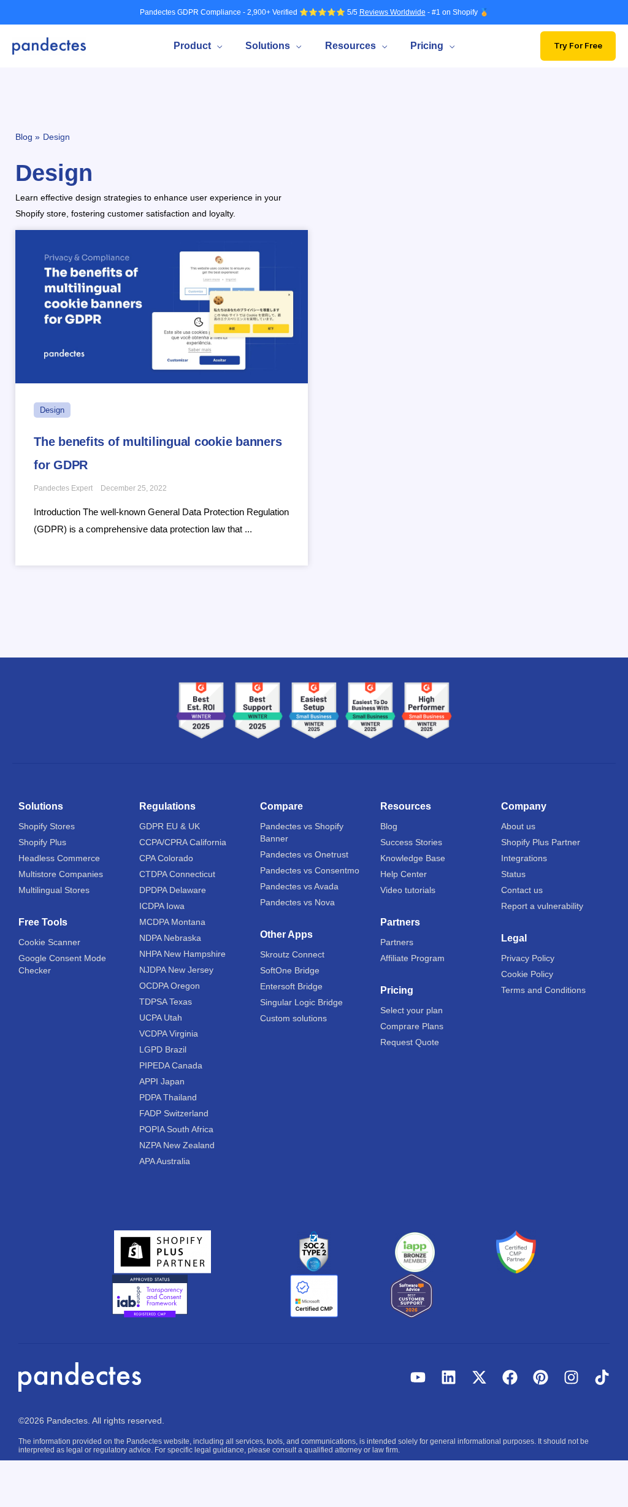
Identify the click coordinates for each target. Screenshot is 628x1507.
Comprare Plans (411, 1026)
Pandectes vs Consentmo (309, 870)
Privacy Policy (527, 958)
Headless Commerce (59, 858)
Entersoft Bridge (291, 986)
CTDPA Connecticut (177, 874)
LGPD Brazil (162, 1049)
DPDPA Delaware (172, 890)
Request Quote (409, 1042)
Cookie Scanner (49, 942)
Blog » (27, 137)
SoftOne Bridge (290, 970)
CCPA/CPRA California (182, 842)
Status (513, 874)
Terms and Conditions (543, 990)
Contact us (522, 890)
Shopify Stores (46, 826)
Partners (396, 942)
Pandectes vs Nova (297, 902)
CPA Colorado (166, 858)
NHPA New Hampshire (182, 954)
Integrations (524, 858)
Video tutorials (407, 890)
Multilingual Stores (54, 890)
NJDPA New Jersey (176, 970)
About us (518, 826)
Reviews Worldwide (392, 12)
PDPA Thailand (168, 1097)
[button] (216, 46)
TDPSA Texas (165, 1002)
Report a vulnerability (542, 906)
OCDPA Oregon (169, 986)
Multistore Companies (60, 874)
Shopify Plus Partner (540, 842)
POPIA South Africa (176, 1129)
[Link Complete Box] (161, 398)
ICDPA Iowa (162, 906)
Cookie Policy (527, 974)
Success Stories (411, 842)
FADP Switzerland (174, 1113)
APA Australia (164, 1161)
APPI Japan (162, 1081)
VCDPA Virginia (168, 1033)
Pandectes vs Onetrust (304, 854)
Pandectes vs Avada (299, 886)
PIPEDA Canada (170, 1065)
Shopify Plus (42, 842)
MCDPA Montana (172, 922)
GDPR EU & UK (169, 826)
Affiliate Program (412, 958)
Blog (388, 826)
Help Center (403, 874)
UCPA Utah (160, 1017)
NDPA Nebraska (170, 938)
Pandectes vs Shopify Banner (301, 832)
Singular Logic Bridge (301, 1002)
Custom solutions (293, 1018)
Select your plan (411, 1010)
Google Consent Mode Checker (62, 964)
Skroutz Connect (292, 954)
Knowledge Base (412, 858)
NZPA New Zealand (177, 1145)
